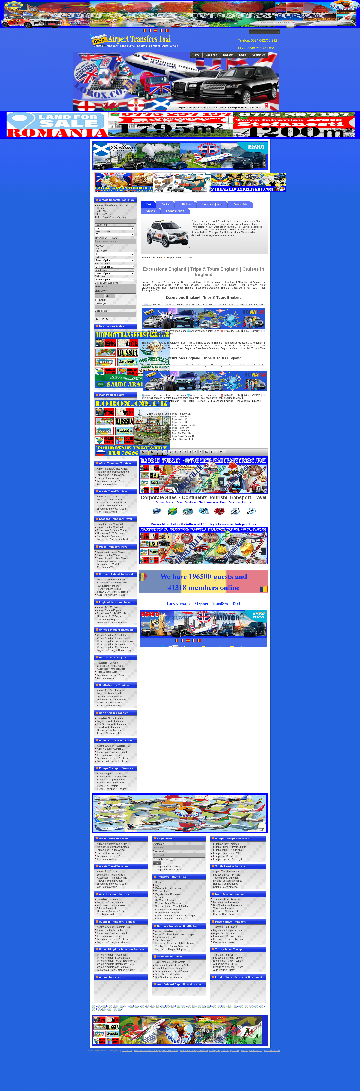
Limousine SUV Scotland (110, 533)
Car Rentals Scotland (108, 536)
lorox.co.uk (151, 330)
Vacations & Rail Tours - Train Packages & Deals (181, 284)
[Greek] (179, 1006)
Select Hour (101, 225)
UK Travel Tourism (165, 900)
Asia (179, 502)
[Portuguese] (247, 1006)
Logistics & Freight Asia (110, 665)
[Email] (133, 991)
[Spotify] (98, 998)
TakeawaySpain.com (230, 1050)
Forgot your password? (168, 869)
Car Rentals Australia (108, 755)
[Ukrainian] (121, 1009)
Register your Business (167, 894)
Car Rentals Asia (106, 678)
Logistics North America (110, 721)
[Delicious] (105, 991)
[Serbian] (262, 1006)
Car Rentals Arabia (107, 511)
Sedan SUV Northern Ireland (112, 591)
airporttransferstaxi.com (173, 330)
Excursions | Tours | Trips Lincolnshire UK (172, 425)
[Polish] (242, 1006)
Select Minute (102, 231)
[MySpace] (112, 998)
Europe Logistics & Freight (111, 788)
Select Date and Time (106, 282)
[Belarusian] (106, 1006)
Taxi (148, 204)
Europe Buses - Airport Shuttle (113, 776)
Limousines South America (111, 699)
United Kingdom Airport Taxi (112, 635)
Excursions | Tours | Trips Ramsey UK (170, 413)
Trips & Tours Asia (107, 671)
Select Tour (101, 248)
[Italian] (200, 1006)
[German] (174, 1006)
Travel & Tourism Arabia (110, 505)
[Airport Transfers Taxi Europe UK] (180, 169)
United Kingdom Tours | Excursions (116, 641)
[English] (95, 1006)
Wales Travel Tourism (167, 912)
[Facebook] (98, 984)
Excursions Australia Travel (112, 752)
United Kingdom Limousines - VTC (115, 644)
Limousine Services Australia (112, 758)
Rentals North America (109, 733)
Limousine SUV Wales (109, 564)
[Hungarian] (185, 1006)
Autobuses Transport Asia (111, 668)
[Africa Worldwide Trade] (177, 1044)
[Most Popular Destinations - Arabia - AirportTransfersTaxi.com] (132, 386)
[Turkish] (116, 1009)
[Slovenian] (100, 1009)
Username (158, 843)
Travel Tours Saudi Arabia (169, 968)
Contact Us (258, 55)
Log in (157, 863)
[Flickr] (105, 998)
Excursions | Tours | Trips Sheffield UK (170, 433)
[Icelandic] (190, 1006)
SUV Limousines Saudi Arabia (171, 971)
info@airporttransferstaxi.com (158, 333)
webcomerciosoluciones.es (204, 330)
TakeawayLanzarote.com (251, 1050)
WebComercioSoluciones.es (146, 1050)
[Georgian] (168, 1006)
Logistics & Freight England (112, 622)
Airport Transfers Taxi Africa (112, 468)
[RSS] (140, 991)
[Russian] (257, 1006)
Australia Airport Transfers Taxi (113, 745)
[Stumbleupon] (126, 991)
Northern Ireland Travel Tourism (172, 906)
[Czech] (138, 1006)
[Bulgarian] (111, 1006)
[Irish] (195, 1006)
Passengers (101, 303)
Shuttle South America (109, 705)
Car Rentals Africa (107, 484)
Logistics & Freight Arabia (111, 499)
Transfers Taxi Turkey (225, 954)
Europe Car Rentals (107, 785)
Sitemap (159, 897)
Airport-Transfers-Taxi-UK (169, 918)
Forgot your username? (168, 866)
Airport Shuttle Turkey (225, 964)
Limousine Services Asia (110, 675)
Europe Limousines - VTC (111, 782)
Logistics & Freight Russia (227, 930)
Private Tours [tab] (104, 214)
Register (228, 55)
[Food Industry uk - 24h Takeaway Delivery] (132, 191)
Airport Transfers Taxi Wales (112, 558)
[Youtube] (119, 984)
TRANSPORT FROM (106, 237)
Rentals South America (109, 702)
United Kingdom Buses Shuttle (113, 638)
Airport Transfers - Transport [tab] (112, 205)
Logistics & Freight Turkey (227, 957)
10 (206, 452)
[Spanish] (105, 1009)
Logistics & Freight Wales (111, 552)
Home (196, 55)
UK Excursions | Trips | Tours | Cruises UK (186, 401)
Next (213, 452)
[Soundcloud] (126, 984)
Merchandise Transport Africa (113, 471)
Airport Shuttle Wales (108, 555)
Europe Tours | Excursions (111, 779)
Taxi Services (162, 940)
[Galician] (163, 1006)
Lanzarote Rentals (272, 1050)
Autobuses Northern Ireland (112, 582)
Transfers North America (110, 718)
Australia (190, 502)
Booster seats (102, 263)
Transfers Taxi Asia (107, 662)
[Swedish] (111, 1009)
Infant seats (101, 270)
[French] (158, 1006)
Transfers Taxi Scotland (110, 524)
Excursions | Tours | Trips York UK (168, 419)
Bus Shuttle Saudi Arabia (168, 977)
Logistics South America (110, 693)
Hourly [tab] (100, 208)
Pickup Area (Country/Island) (110, 217)
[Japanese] (204, 1006)
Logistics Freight (175, 210)
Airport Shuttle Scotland (110, 527)
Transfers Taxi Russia (225, 927)
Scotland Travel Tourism (168, 909)
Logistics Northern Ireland (111, 579)
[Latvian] (215, 1006)
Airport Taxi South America (111, 690)
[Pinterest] (140, 984)
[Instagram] (133, 984)
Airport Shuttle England (109, 610)
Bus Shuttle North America (111, 724)
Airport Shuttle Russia (225, 933)
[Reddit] (119, 991)
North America (208, 502)
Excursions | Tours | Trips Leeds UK (168, 422)
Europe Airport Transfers (110, 773)
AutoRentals (240, 204)
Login (242, 55)
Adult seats (101, 250)
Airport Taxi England (108, 607)
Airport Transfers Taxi (166, 931)
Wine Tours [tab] (103, 211)
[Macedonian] (225, 1006)
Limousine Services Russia (228, 939)
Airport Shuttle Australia (110, 748)
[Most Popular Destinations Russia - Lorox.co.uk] (132, 455)
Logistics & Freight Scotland (112, 539)
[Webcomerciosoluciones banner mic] (190, 191)
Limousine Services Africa (111, 481)
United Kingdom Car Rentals (112, 647)
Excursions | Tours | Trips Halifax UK (169, 427)
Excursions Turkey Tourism (228, 960)
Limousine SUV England (110, 616)
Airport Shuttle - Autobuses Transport (175, 934)
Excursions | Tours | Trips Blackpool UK (172, 439)
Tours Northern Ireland (109, 588)
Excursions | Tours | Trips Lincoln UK (169, 430)
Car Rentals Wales (107, 567)
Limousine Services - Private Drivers (175, 943)
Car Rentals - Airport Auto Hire (171, 946)
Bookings (211, 55)
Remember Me (161, 859)
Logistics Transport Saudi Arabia (172, 965)
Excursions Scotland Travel (112, 530)
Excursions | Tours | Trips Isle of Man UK (171, 416)
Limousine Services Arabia (111, 508)
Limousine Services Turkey (228, 967)
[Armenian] (100, 1006)
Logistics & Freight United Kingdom (116, 650)
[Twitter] (105, 984)
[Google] (112, 984)
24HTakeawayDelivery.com (208, 1050)
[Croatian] (132, 1006)
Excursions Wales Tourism (111, 561)
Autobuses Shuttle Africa (110, 475)
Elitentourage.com (188, 1050)
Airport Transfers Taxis (168, 1050)
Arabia (170, 502)
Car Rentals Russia (223, 942)
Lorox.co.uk (127, 1050)
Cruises (150, 210)
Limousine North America (110, 730)
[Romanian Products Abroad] (248, 191)
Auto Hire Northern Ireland (111, 594)
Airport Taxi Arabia (107, 496)
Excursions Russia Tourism (228, 936)
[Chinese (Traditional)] (125, 1006)
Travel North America (108, 727)
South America (230, 502)
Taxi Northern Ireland (108, 585)
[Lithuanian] (220, 1006)
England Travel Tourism (168, 903)
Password (158, 851)
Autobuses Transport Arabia (112, 502)
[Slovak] (95, 1009)
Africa (160, 502)
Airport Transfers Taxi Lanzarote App (175, 915)
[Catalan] (117, 1006)
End (222, 452)
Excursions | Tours (212, 204)
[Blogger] (112, 991)
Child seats (101, 276)
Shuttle (166, 204)
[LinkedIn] (98, 991)
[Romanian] (252, 1006)
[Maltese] (231, 1006)
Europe (247, 502)
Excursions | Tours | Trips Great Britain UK (172, 436)
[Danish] (143, 1006)
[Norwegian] (237, 1006)
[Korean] (210, 1006)
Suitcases (100, 257)
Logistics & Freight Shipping (170, 949)
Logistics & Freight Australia (112, 761)
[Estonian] (153, 1006)
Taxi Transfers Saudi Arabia (170, 961)
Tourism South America (109, 696)
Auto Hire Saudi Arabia (167, 974)
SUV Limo (186, 204)
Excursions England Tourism (112, 613)
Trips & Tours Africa (107, 478)
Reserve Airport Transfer (168, 888)
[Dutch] (148, 1006)
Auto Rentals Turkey (224, 970)
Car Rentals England (108, 619)
